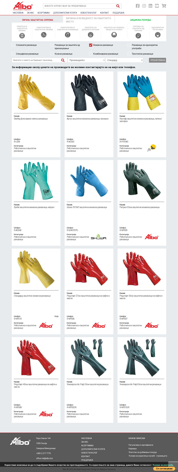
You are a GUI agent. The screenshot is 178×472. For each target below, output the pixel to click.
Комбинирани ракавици (105, 53)
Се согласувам (164, 468)
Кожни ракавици (63, 53)
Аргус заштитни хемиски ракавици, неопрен (87, 117)
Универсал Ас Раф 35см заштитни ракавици (87, 383)
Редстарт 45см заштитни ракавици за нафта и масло (35, 384)
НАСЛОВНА (18, 13)
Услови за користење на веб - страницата (148, 456)
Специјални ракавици (27, 53)
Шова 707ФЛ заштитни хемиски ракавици (87, 206)
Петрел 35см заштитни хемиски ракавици (139, 206)
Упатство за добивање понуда (143, 452)
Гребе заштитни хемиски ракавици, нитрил (34, 206)
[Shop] (163, 5)
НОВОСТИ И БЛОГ (89, 13)
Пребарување (158, 60)
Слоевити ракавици (26, 45)
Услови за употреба (163, 465)
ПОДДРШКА (118, 13)
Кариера (133, 448)
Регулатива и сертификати (141, 445)
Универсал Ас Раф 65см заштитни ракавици (140, 383)
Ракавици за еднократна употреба (145, 47)
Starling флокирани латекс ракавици (31, 117)
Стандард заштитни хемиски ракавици (32, 294)
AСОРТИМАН (44, 13)
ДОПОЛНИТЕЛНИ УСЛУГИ (65, 13)
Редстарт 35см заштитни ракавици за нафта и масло (141, 296)
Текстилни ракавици (142, 53)
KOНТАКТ (104, 13)
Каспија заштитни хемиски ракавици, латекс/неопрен (141, 119)
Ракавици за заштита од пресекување (67, 47)
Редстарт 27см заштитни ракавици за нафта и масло (88, 296)
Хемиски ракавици (103, 45)
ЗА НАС (30, 13)
